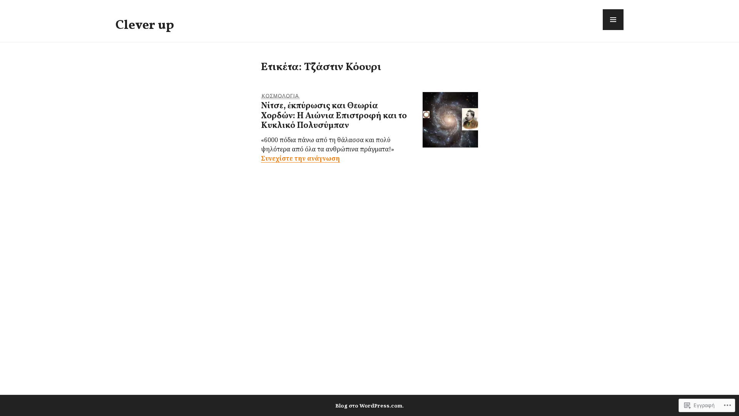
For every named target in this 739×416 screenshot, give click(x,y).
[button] (613, 19)
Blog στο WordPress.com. (369, 405)
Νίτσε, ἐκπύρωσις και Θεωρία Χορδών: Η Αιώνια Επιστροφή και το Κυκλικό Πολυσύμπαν (334, 115)
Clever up (144, 25)
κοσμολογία (280, 95)
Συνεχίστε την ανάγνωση (300, 158)
